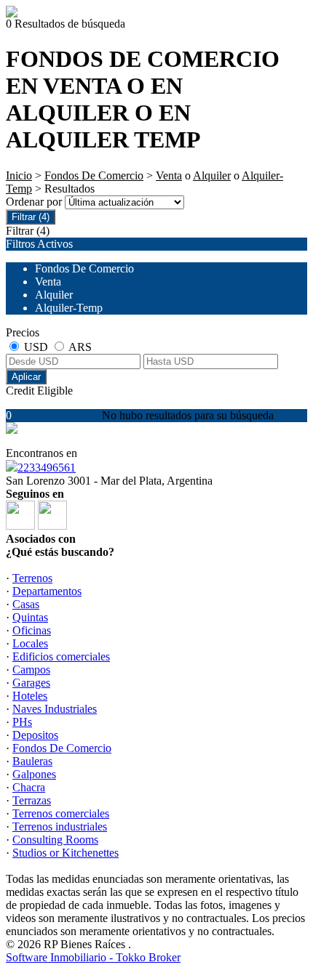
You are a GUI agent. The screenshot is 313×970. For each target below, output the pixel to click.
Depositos (35, 735)
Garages (31, 682)
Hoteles (29, 696)
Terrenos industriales (59, 826)
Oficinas (31, 630)
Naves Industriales (54, 709)
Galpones (34, 774)
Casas (25, 604)
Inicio (19, 175)
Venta (169, 175)
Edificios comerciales (61, 656)
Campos (31, 669)
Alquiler (212, 175)
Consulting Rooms (55, 839)
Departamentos (47, 591)
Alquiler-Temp (69, 308)
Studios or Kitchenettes (65, 852)
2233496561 (46, 467)
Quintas (30, 617)
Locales (30, 643)
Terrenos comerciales (60, 813)
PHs (22, 722)
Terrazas (31, 800)
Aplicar (26, 376)
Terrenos (32, 578)
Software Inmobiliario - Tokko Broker (93, 957)
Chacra (28, 787)
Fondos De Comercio (93, 175)
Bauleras (32, 761)
